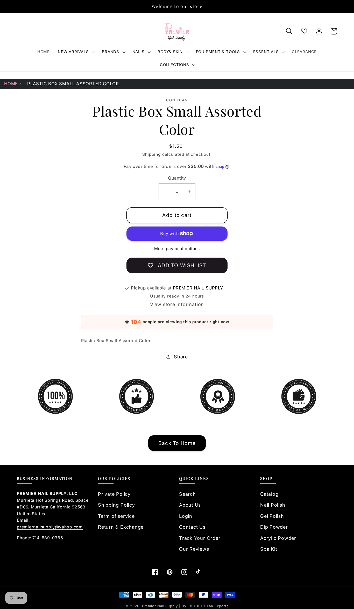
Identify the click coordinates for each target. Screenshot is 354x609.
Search (187, 494)
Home (11, 83)
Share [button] (181, 356)
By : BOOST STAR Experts (205, 606)
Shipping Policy (116, 505)
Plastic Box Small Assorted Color (73, 83)
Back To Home (177, 443)
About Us (190, 505)
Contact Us (192, 527)
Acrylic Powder (278, 538)
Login (185, 516)
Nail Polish (272, 505)
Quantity (177, 178)
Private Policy (114, 494)
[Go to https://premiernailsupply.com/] (177, 31)
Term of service (116, 516)
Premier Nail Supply (160, 606)
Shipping (151, 154)
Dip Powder (274, 527)
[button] (76, 51)
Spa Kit (268, 549)
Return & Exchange (121, 527)
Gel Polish (272, 516)
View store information (177, 304)
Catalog (269, 494)
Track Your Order (199, 538)
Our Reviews (194, 549)
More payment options (177, 248)
